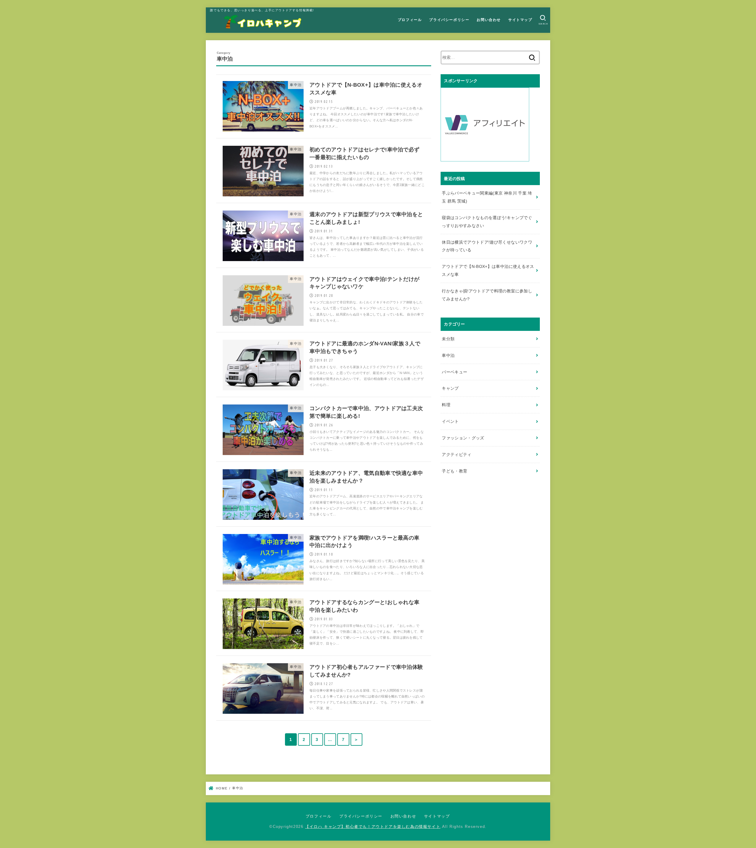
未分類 (448, 338)
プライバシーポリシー (449, 20)
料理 (446, 404)
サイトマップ (520, 20)
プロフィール (410, 20)
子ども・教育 (454, 471)
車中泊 (448, 355)
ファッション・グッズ (463, 438)
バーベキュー (454, 372)
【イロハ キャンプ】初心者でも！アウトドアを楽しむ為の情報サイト (372, 827)
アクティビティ (456, 454)
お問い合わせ (489, 20)
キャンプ (450, 388)
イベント (450, 421)
